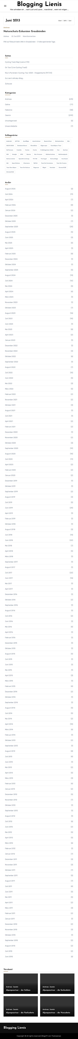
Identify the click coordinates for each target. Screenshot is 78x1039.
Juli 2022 (9, 373)
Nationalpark (62, 154)
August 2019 (10, 497)
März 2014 (9, 729)
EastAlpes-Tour (56, 145)
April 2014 (9, 724)
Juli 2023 (8, 319)
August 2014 (10, 708)
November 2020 (11, 437)
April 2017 (9, 589)
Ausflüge (26, 141)
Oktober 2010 (10, 935)
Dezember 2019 (11, 481)
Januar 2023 (10, 340)
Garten (65, 150)
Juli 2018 (8, 535)
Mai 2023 (8, 329)
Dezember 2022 (11, 346)
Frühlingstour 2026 (46, 150)
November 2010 (11, 930)
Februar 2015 (10, 686)
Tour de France (61, 163)
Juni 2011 (9, 892)
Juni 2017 (9, 578)
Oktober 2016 (10, 600)
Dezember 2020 (11, 432)
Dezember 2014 (11, 692)
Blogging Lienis (39, 4)
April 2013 (9, 773)
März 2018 (9, 556)
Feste (35, 150)
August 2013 (10, 751)
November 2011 (11, 865)
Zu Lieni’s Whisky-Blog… (14, 78)
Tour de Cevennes (47, 163)
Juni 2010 (9, 957)
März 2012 (9, 843)
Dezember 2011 (11, 859)
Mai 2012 (8, 832)
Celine (7, 104)
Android (9, 141)
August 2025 (10, 232)
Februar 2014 (10, 735)
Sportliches (16, 163)
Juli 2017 (8, 573)
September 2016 (11, 605)
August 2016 (10, 611)
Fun (58, 150)
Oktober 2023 (10, 308)
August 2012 (10, 816)
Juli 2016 (8, 616)
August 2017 (10, 567)
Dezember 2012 (11, 794)
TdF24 (35, 163)
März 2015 (9, 681)
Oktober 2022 (10, 356)
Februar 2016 (10, 638)
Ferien (27, 150)
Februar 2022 (10, 394)
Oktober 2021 (10, 405)
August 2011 (10, 881)
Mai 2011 (8, 897)
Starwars (26, 163)
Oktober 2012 (10, 805)
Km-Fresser (38, 154)
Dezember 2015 (11, 643)
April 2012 (9, 838)
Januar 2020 (10, 475)
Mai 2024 (8, 286)
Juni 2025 (9, 237)
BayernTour (48, 141)
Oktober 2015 (10, 648)
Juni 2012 (9, 827)
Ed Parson (9, 150)
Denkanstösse (22, 145)
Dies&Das (34, 145)
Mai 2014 (8, 719)
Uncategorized (11, 121)
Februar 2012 (10, 848)
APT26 (17, 141)
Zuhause (8, 84)
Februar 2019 (10, 519)
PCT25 (35, 158)
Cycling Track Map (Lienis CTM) (17, 62)
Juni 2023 (9, 324)
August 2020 (10, 454)
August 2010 (10, 946)
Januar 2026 (10, 210)
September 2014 (11, 702)
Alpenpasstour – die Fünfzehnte (20, 1013)
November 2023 (11, 302)
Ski (7, 163)
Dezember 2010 (11, 924)
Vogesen (36, 167)
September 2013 (11, 746)
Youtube (52, 167)
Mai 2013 (8, 767)
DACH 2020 (10, 145)
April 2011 (9, 903)
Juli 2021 (8, 416)
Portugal (44, 158)
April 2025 (9, 248)
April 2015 (9, 675)
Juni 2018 (9, 540)
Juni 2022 (9, 378)
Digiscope (44, 145)
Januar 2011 (10, 919)
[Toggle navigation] (5, 6)
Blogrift (45, 1036)
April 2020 (9, 465)
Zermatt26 (10, 172)
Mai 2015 (8, 670)
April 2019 (9, 513)
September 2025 (11, 227)
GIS (7, 154)
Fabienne (8, 110)
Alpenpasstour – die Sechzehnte (56, 990)
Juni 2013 (9, 762)
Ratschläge (54, 158)
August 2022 (10, 367)
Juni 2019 (9, 508)
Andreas (7, 27)
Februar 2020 (10, 470)
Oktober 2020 (10, 443)
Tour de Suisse (25, 167)
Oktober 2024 (10, 264)
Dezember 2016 (11, 594)
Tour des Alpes (11, 167)
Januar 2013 (10, 789)
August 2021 (10, 410)
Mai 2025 (8, 243)
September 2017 (11, 562)
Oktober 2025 (10, 221)
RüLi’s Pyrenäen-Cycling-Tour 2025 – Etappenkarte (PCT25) (28, 73)
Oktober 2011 (10, 870)
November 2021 (11, 400)
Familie (19, 150)
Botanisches (59, 141)
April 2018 (9, 551)
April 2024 (9, 291)
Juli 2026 (9, 194)
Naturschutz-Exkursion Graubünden (25, 31)
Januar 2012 (10, 854)
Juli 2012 (8, 821)
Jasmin (8, 115)
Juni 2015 (9, 665)
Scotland (65, 158)
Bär (68, 141)
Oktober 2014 (10, 697)
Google (14, 154)
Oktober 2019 (10, 486)
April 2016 (9, 632)
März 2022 (9, 389)
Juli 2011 (8, 886)
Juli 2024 (9, 281)
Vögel (44, 167)
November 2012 (11, 800)
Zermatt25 (62, 167)
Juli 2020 (9, 459)
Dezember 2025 (11, 216)
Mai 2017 (8, 583)
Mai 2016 (8, 627)
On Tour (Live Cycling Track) (16, 67)
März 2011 (9, 908)
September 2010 (11, 940)
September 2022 (11, 362)
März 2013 (9, 778)
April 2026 (9, 200)
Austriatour (36, 141)
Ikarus (29, 154)
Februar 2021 (10, 427)
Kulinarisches (50, 154)
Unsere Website (11, 126)
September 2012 (11, 811)
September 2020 (11, 448)
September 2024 (11, 270)
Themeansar (56, 1036)
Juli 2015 (8, 659)
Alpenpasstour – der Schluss (18, 990)
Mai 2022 (8, 383)
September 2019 (11, 492)
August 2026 (10, 189)
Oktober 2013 (10, 740)
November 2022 (11, 351)
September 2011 (11, 875)
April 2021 (9, 421)
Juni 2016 (9, 621)
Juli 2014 (8, 713)
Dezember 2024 (11, 259)
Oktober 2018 (10, 524)
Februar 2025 (10, 254)
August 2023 (10, 313)
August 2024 (10, 275)
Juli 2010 (8, 951)
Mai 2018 (8, 546)
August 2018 (10, 529)
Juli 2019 (8, 502)
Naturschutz (10, 158)
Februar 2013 (10, 784)
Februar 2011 (10, 913)
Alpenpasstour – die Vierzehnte (56, 1013)
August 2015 (10, 654)
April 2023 (9, 335)
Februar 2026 (10, 205)
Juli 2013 (8, 757)
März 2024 (9, 297)
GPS (21, 154)
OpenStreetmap (24, 158)
